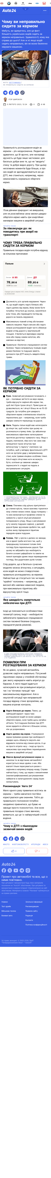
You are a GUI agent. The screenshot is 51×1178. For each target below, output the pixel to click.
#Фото (6, 844)
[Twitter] (10, 870)
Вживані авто (7, 916)
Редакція (29, 916)
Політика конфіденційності (36, 925)
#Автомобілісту (20, 844)
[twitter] (16, 92)
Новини (5, 902)
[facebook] (11, 92)
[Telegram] (22, 870)
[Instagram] (28, 870)
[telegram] (5, 92)
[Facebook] (4, 870)
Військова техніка (9, 911)
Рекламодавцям (32, 906)
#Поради (35, 844)
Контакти (29, 920)
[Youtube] (16, 870)
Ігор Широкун (15, 99)
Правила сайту (32, 911)
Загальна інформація (34, 902)
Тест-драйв (6, 906)
